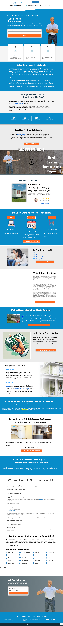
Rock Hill (37, 552)
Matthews (10, 555)
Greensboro (25, 557)
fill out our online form (23, 529)
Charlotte (51, 560)
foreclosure (25, 316)
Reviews (45, 5)
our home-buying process (17, 103)
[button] (31, 144)
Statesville (24, 563)
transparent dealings (21, 134)
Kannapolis (11, 563)
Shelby (36, 563)
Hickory (37, 557)
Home (26, 5)
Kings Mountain (26, 552)
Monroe (10, 557)
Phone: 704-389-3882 (7, 619)
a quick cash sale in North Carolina (21, 388)
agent (20, 109)
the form (16, 55)
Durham (37, 555)
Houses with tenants (12, 510)
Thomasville (51, 552)
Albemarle (24, 555)
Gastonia (10, 552)
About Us (37, 5)
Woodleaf (51, 557)
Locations (51, 5)
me (39, 542)
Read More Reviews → (45, 203)
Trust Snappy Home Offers (22, 377)
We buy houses (12, 106)
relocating (47, 82)
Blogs (41, 5)
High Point (37, 560)
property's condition (45, 106)
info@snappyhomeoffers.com (10, 620)
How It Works (31, 5)
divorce (8, 386)
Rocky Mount (52, 555)
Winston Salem (25, 560)
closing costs (41, 499)
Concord (10, 560)
